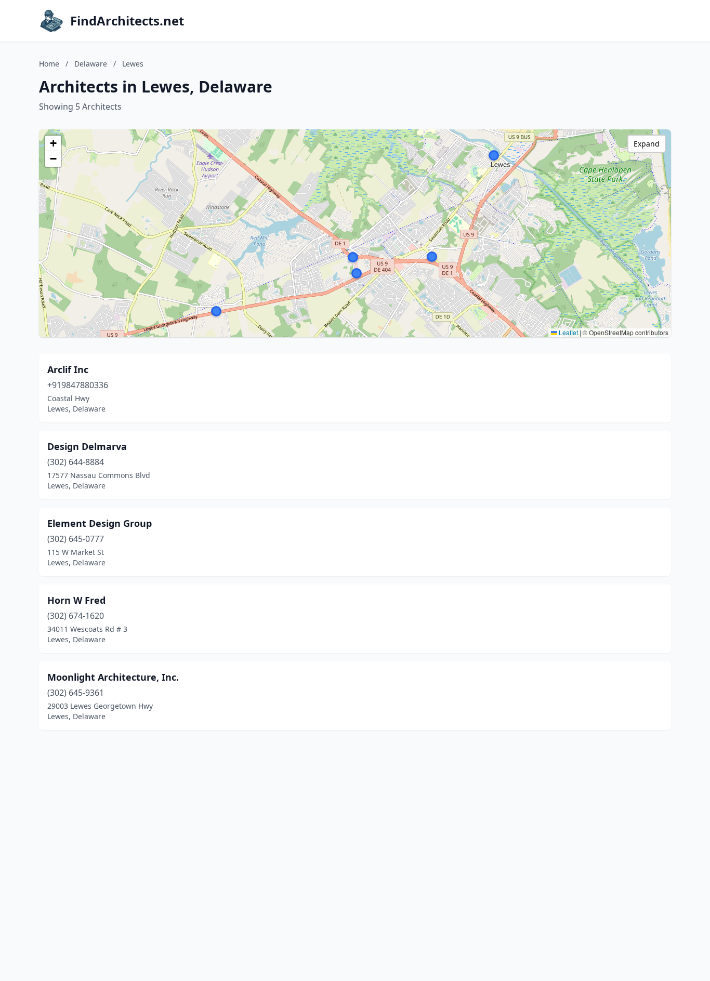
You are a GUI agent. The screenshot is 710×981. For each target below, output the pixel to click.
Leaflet (567, 332)
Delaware (90, 64)
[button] (353, 257)
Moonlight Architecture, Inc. (113, 677)
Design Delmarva (87, 446)
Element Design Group (99, 523)
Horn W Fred (76, 600)
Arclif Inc (67, 369)
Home (49, 64)
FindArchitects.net (127, 20)
